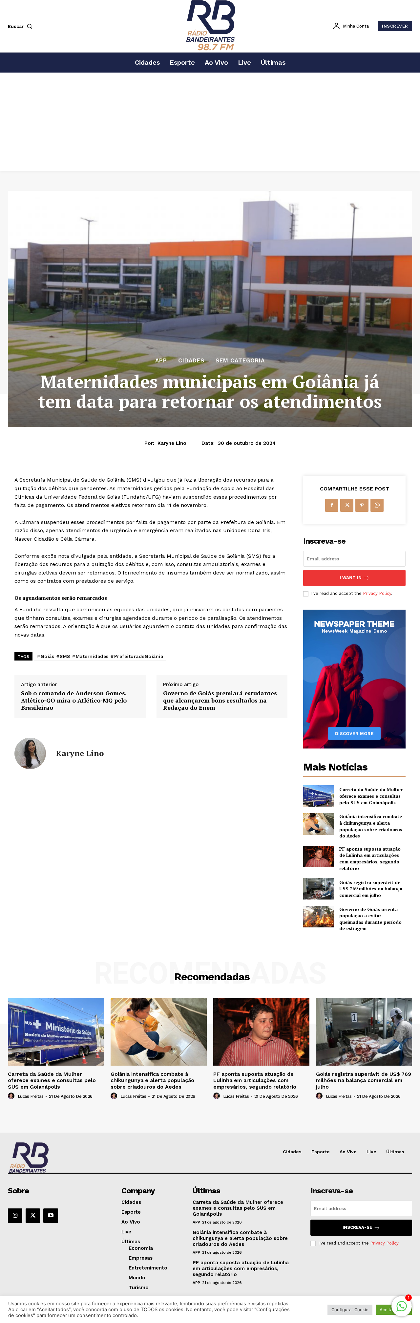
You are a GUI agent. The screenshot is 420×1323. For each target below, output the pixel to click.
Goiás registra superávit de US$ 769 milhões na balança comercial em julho (370, 888)
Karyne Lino (172, 443)
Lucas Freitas (31, 1096)
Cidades (191, 360)
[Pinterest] (361, 505)
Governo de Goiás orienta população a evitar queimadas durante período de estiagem (370, 919)
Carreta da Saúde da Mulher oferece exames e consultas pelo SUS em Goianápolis (371, 795)
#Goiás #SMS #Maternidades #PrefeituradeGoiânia (100, 656)
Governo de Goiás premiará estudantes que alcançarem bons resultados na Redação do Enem (220, 700)
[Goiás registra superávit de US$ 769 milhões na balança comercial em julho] (318, 888)
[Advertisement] (210, 122)
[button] (21, 26)
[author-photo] (12, 1096)
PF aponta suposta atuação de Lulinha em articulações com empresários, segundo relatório (370, 858)
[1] (401, 1309)
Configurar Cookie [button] (349, 1309)
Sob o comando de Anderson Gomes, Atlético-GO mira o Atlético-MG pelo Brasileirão (74, 700)
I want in (351, 577)
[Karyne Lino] (30, 753)
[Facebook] (331, 505)
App (161, 360)
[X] (346, 505)
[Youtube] (50, 1215)
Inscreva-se (357, 1227)
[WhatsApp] (377, 505)
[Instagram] (15, 1215)
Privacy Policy (377, 593)
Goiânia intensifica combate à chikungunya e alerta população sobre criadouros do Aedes (370, 826)
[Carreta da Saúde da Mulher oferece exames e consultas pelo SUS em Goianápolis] (318, 796)
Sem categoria (240, 360)
